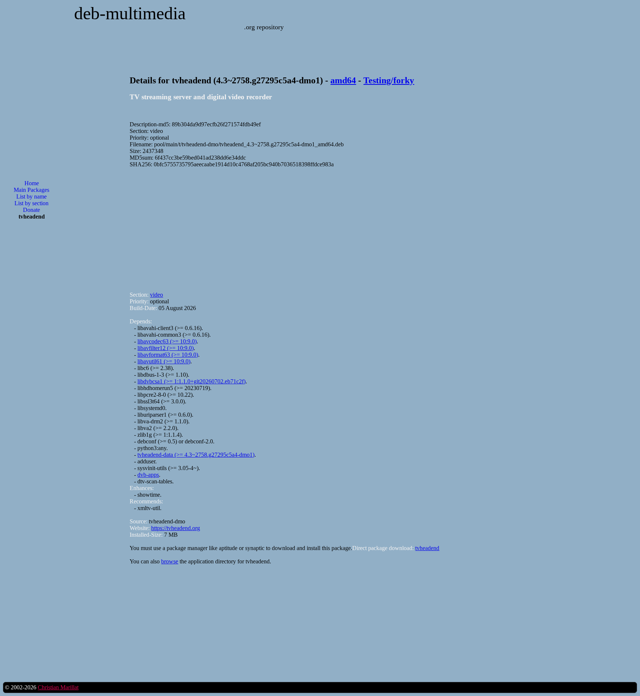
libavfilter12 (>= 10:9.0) (165, 348)
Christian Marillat (58, 687)
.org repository (264, 27)
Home (31, 183)
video (156, 295)
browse (169, 561)
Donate (31, 210)
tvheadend (427, 548)
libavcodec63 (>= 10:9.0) (167, 341)
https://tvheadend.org (175, 528)
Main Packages (31, 190)
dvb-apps (148, 475)
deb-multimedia (130, 13)
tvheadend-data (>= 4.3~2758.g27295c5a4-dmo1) (195, 455)
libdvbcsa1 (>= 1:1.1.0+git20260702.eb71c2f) (191, 381)
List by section (31, 203)
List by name (31, 196)
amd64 (343, 80)
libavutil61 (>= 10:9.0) (163, 361)
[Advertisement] (31, 344)
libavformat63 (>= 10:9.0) (167, 355)
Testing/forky (388, 80)
